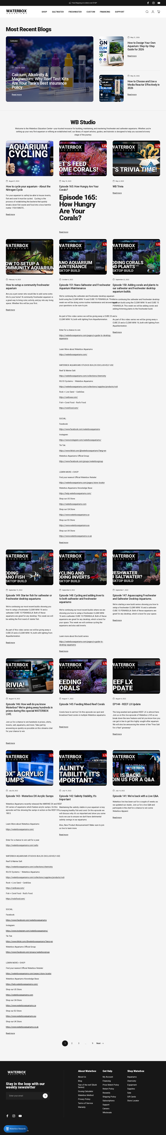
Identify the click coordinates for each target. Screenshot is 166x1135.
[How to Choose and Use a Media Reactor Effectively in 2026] (111, 88)
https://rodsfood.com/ (68, 408)
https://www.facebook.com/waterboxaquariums (79, 429)
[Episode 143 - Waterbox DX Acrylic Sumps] (29, 768)
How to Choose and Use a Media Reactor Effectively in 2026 (144, 85)
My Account (108, 1077)
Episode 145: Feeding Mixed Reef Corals (82, 704)
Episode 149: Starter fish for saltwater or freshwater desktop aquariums (29, 597)
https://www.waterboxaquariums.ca (74, 515)
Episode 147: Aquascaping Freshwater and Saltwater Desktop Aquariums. (134, 597)
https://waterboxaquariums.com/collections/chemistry (82, 376)
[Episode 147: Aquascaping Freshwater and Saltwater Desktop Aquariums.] (136, 567)
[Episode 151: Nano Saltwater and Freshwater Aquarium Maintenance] (83, 257)
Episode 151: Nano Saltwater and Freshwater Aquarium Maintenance (84, 286)
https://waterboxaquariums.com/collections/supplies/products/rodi (88, 386)
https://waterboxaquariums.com (72, 504)
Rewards (106, 1093)
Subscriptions (109, 1100)
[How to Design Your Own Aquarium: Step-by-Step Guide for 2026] (111, 51)
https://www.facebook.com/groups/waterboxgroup (81, 461)
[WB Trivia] (136, 158)
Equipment (132, 1085)
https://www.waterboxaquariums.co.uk (75, 536)
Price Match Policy (111, 1085)
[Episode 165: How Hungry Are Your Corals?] (83, 158)
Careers (106, 1108)
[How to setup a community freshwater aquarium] (29, 257)
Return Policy (108, 1089)
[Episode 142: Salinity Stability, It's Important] (83, 768)
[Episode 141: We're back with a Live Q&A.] (136, 768)
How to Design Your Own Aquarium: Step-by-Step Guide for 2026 (141, 46)
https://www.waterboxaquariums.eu (74, 525)
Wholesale (107, 1112)
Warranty (82, 1107)
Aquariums (132, 1077)
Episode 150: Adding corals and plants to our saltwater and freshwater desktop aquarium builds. (135, 288)
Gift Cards (131, 1097)
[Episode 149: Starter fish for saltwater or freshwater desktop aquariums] (29, 567)
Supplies (131, 1089)
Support (106, 1105)
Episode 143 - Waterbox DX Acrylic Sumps (30, 796)
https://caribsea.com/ (68, 397)
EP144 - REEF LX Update (127, 704)
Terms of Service (85, 1103)
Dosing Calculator (85, 1091)
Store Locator (133, 1100)
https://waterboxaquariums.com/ (73, 354)
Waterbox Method (86, 1095)
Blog (80, 1081)
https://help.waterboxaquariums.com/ (75, 493)
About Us (82, 1077)
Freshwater (108, 79)
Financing (107, 1081)
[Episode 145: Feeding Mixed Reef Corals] (83, 676)
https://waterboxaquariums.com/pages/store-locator (82, 482)
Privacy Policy (84, 1099)
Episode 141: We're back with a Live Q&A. (136, 796)
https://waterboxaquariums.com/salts (22, 845)
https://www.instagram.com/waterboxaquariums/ (80, 440)
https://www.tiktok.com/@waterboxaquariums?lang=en (82, 450)
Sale (129, 1093)
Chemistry (131, 1081)
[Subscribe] (45, 1095)
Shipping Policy (109, 1097)
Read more (17, 94)
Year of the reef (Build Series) (87, 1086)
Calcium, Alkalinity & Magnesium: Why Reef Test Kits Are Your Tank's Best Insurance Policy (40, 81)
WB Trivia (118, 186)
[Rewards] (16, 1129)
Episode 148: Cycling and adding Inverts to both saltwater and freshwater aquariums (81, 599)
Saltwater (14, 41)
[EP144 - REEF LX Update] (136, 676)
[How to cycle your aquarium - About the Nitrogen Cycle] (29, 158)
